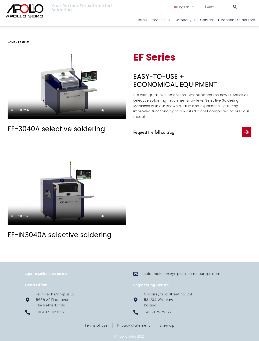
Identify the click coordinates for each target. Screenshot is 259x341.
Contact (207, 20)
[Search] (233, 6)
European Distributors (236, 20)
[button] (23, 42)
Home (142, 20)
